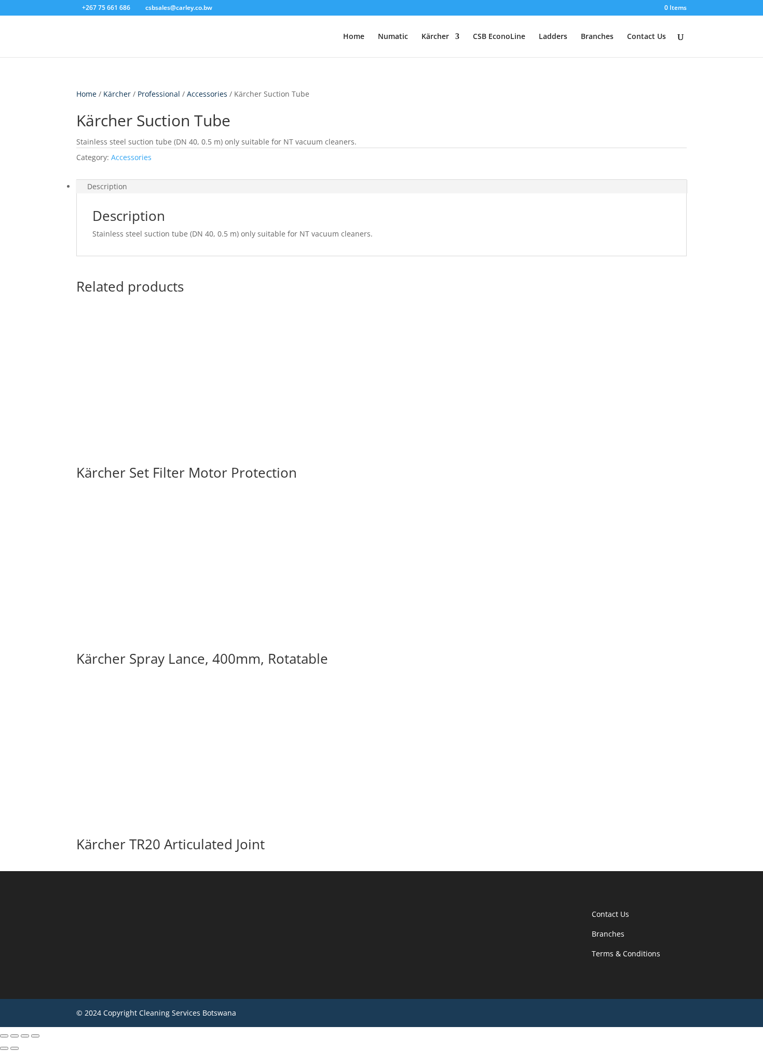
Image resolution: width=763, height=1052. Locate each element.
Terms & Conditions (626, 953)
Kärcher (435, 37)
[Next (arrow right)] (14, 1048)
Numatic (393, 37)
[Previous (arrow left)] (4, 1048)
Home (353, 37)
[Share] (25, 1035)
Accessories (207, 94)
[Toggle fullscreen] (14, 1035)
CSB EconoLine (499, 37)
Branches (597, 37)
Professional (159, 94)
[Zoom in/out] (4, 1035)
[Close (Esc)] (35, 1035)
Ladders (553, 37)
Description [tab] (107, 186)
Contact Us (646, 37)
